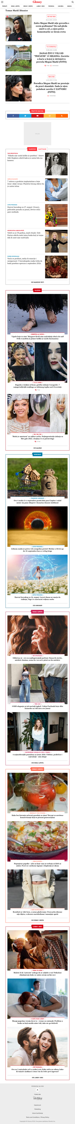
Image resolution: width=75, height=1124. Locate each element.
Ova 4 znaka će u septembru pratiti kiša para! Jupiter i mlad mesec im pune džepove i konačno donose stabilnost (37, 501)
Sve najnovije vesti (37, 282)
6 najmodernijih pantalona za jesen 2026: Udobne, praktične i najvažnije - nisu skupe (37, 755)
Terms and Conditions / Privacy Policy (37, 1117)
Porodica (51, 6)
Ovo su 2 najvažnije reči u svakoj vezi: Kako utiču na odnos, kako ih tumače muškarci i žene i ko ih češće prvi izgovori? (37, 1070)
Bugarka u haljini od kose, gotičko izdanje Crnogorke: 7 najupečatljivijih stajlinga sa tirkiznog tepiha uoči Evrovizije (37, 386)
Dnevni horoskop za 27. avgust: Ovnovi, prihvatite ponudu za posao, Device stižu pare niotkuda (23, 209)
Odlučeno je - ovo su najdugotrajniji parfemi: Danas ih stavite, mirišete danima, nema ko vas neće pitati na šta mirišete (37, 659)
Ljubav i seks (41, 6)
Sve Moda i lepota (37, 763)
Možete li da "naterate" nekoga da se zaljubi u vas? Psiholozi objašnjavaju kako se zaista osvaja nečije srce (37, 974)
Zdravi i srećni (28, 6)
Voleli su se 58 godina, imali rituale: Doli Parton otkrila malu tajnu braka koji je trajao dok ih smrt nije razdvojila (25, 235)
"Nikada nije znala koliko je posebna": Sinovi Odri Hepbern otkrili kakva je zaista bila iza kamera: (25, 158)
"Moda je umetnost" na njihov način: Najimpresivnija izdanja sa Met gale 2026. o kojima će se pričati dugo (37, 437)
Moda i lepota (15, 6)
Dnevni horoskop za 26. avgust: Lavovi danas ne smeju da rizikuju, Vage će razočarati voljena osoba (37, 598)
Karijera (60, 6)
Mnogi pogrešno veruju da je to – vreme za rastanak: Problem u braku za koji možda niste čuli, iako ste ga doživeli (37, 1022)
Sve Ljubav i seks (37, 1077)
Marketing (37, 1109)
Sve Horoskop (37, 605)
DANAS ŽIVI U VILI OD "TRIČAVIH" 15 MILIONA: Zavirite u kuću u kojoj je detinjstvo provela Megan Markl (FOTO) (51, 57)
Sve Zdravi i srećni (37, 920)
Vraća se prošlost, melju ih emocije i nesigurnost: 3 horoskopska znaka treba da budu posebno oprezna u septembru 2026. (24, 261)
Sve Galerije (37, 448)
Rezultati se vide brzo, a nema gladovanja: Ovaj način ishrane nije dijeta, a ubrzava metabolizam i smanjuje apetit (37, 913)
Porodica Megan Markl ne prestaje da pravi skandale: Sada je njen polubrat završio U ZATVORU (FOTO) (51, 87)
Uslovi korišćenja (37, 1113)
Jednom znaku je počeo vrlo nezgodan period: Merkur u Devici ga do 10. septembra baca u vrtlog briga (37, 550)
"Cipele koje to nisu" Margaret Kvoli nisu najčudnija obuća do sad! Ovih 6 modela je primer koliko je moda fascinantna (37, 337)
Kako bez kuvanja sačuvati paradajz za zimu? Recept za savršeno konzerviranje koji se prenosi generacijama (37, 816)
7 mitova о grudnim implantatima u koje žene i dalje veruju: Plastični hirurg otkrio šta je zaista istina (25, 183)
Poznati (4, 6)
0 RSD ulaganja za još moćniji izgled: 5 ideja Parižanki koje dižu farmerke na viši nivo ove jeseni (37, 707)
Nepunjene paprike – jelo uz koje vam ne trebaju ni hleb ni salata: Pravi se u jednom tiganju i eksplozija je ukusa (37, 864)
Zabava (69, 6)
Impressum (37, 1105)
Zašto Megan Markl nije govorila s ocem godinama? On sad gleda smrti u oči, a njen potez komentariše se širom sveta (51, 27)
